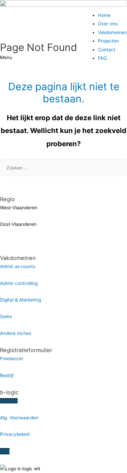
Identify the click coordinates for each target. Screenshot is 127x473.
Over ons (108, 23)
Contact (106, 49)
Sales (6, 316)
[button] (63, 57)
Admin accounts (17, 266)
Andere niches (15, 333)
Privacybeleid (14, 434)
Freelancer (11, 358)
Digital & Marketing (20, 300)
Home (104, 15)
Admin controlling (19, 283)
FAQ (102, 58)
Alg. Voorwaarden (19, 417)
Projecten (108, 41)
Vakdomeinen (112, 32)
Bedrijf (7, 375)
